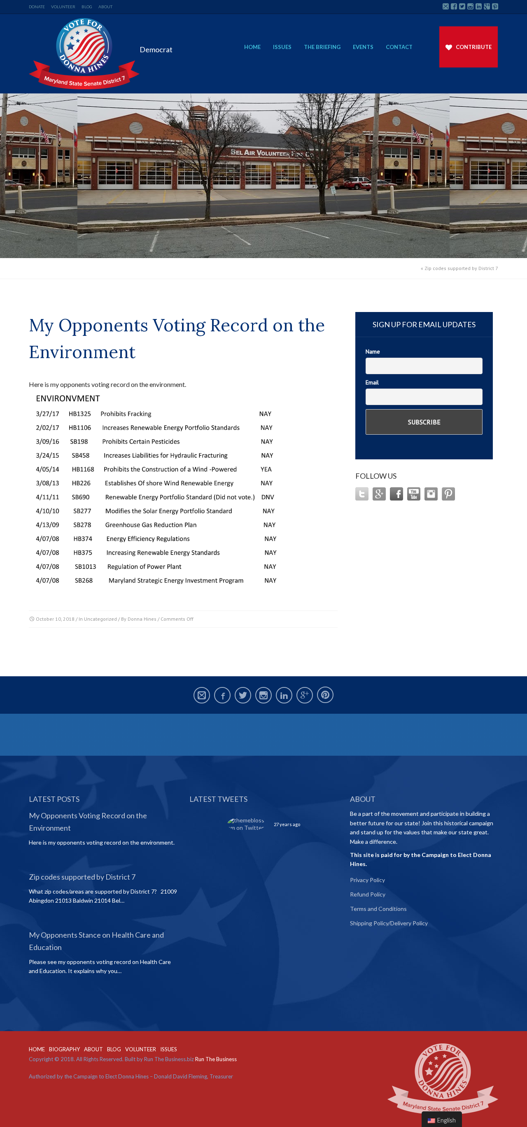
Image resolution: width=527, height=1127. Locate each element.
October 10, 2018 (55, 619)
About (105, 6)
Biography (64, 1049)
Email (372, 382)
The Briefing (322, 47)
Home (252, 47)
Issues (282, 47)
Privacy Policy (367, 879)
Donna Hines (142, 619)
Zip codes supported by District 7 (461, 268)
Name (373, 351)
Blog (87, 6)
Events (363, 47)
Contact (399, 47)
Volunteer (63, 6)
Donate (37, 6)
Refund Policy (367, 894)
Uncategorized (100, 619)
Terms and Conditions (378, 908)
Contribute (474, 47)
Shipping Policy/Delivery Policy (389, 923)
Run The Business (216, 1059)
